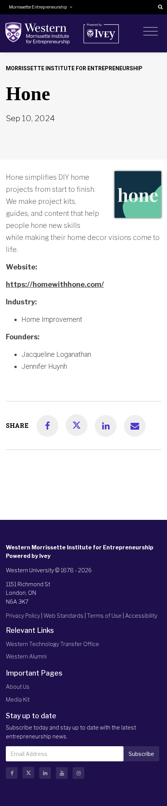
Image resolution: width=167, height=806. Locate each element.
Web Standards (63, 615)
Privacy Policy (23, 615)
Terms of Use (104, 615)
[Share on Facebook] (47, 426)
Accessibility (141, 615)
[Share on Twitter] (76, 425)
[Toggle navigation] (150, 31)
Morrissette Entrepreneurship (39, 7)
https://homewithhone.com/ (55, 284)
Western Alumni (26, 656)
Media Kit (18, 699)
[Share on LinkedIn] (106, 426)
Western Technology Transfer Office (52, 644)
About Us (18, 686)
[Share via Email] (135, 426)
